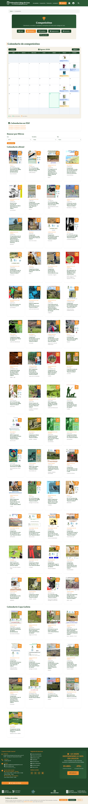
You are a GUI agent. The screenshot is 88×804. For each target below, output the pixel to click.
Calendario (31, 31)
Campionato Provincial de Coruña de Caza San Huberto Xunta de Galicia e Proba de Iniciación (72, 170)
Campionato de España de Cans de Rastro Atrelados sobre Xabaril (52, 372)
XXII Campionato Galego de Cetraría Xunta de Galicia (14, 564)
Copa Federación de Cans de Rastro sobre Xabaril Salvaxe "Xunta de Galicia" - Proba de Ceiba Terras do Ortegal (53, 307)
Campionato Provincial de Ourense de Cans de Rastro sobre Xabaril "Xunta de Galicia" (34, 664)
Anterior (13, 49)
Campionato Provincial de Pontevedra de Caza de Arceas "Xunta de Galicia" (72, 565)
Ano (8, 136)
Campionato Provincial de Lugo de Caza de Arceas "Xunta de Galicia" (53, 564)
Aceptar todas (63, 800)
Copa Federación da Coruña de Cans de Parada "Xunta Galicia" (34, 696)
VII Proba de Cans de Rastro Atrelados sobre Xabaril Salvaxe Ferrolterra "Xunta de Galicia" (72, 632)
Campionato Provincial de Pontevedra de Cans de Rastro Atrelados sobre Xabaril (72, 664)
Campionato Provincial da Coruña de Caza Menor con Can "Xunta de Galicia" (15, 533)
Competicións (34, 759)
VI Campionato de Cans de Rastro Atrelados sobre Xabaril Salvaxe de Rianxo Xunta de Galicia (52, 172)
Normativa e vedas (35, 757)
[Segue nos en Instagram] (39, 773)
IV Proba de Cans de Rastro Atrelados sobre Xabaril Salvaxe (53, 630)
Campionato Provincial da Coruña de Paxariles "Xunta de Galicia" (34, 236)
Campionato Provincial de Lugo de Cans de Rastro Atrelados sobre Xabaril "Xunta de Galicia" (15, 699)
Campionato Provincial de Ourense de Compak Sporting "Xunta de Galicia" (72, 305)
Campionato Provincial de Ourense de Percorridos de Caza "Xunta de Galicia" (15, 663)
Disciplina (34, 136)
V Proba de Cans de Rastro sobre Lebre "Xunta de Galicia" (71, 205)
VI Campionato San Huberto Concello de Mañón (53, 696)
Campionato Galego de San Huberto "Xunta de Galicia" (34, 436)
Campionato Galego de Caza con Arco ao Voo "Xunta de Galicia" (72, 436)
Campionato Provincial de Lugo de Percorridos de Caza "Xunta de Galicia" (15, 271)
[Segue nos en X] (35, 773)
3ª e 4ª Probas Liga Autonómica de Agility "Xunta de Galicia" (53, 596)
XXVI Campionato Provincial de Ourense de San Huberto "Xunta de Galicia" (15, 436)
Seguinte (75, 49)
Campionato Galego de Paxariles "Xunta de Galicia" (34, 270)
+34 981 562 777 (7, 760)
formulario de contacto (11, 767)
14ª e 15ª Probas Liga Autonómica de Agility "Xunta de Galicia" (34, 500)
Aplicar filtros (11, 143)
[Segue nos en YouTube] (42, 773)
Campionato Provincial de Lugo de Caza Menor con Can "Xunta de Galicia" (72, 533)
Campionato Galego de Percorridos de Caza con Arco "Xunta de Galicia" (53, 437)
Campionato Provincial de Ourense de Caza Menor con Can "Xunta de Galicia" (34, 533)
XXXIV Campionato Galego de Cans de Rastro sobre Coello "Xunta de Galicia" (53, 501)
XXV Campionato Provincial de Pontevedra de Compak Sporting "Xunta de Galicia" (33, 372)
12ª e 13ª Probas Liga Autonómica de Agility (15, 466)
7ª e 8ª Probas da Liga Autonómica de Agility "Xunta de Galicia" (72, 236)
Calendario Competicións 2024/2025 (17, 128)
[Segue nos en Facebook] (32, 773)
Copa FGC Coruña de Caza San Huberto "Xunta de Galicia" (72, 370)
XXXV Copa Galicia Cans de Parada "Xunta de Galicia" (33, 468)
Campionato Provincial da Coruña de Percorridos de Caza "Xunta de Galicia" (34, 205)
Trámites (63, 3)
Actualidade (36, 3)
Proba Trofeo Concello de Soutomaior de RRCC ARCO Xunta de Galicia (15, 206)
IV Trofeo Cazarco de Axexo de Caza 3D (15, 305)
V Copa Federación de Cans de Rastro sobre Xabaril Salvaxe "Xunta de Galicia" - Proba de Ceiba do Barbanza (15, 239)
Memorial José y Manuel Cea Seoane (71, 695)
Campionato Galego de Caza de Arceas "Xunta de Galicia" (34, 596)
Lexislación (55, 3)
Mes (58, 136)
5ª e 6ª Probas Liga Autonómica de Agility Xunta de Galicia (53, 203)
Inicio (11, 11)
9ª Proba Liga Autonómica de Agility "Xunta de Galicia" (72, 339)
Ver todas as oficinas (16, 783)
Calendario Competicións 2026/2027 (17, 125)
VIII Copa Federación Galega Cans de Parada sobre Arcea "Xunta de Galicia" (72, 596)
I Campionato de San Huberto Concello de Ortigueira (15, 730)
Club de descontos (35, 761)
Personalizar (72, 800)
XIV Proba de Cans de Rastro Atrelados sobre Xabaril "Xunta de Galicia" (34, 631)
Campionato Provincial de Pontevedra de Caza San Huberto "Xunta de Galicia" (72, 404)
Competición (42, 3)
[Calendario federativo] (69, 3)
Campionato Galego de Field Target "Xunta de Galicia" (15, 339)
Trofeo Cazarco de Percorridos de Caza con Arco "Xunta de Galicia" (34, 405)
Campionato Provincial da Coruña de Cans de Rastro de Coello (72, 469)
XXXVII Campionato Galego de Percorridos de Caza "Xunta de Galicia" (34, 305)
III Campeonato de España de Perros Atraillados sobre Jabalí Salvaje (71, 272)
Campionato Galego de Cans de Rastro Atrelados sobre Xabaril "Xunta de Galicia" (15, 373)
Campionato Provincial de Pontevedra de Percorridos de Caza (53, 271)
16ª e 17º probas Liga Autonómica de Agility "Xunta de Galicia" (72, 500)
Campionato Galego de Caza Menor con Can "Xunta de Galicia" (34, 564)
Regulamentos (55, 31)
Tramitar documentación (36, 754)
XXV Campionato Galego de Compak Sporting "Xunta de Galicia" (52, 403)
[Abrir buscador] (78, 3)
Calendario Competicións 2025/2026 (17, 127)
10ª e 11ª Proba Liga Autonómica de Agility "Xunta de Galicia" (15, 403)
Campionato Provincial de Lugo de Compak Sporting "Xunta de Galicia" (53, 236)
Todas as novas (34, 767)
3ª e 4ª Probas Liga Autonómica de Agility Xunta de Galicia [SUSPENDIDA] (15, 170)
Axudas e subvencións (36, 763)
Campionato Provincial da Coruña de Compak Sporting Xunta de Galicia (53, 339)
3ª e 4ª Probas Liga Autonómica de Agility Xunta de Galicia (34, 169)
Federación (49, 3)
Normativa (67, 31)
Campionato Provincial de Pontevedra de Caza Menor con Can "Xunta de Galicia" (53, 533)
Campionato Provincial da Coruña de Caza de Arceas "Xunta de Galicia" (15, 596)
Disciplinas (43, 31)
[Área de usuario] (73, 3)
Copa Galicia (45, 35)
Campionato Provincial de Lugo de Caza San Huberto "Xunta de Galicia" (34, 339)
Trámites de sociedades (37, 756)
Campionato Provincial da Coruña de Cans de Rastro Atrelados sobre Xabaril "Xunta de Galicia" (53, 665)
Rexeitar (79, 800)
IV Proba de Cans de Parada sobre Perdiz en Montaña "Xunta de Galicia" (53, 468)
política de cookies (28, 801)
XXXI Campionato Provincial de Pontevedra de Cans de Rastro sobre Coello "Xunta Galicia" (15, 502)
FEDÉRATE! (74, 773)
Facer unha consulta (35, 765)
